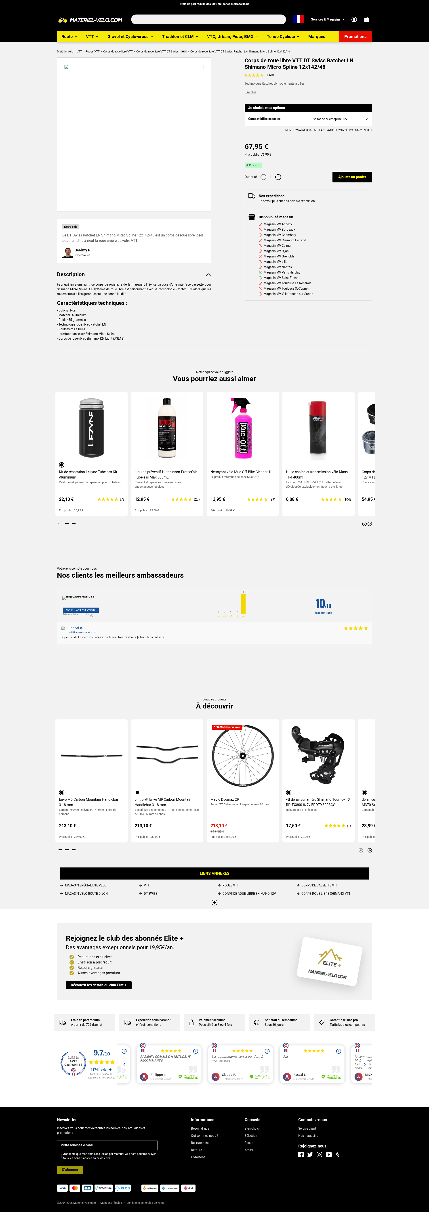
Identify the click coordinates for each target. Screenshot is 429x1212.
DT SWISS (150, 893)
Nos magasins (308, 1135)
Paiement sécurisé (212, 1020)
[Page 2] (67, 523)
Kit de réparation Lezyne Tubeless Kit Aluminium (88, 474)
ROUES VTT (231, 885)
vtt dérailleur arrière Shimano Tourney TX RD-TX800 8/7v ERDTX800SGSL (318, 802)
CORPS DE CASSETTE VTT (319, 885)
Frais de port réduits (85, 1020)
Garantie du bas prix (344, 1020)
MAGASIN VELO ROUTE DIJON (86, 893)
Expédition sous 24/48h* (153, 1020)
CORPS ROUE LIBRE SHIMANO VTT (325, 893)
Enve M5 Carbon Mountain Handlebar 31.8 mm (88, 802)
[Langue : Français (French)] (298, 19)
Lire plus (250, 92)
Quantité (251, 177)
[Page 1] (60, 523)
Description (71, 274)
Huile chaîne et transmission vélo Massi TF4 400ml (317, 474)
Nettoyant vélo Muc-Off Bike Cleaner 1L (241, 472)
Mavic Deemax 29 (224, 799)
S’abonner (70, 1170)
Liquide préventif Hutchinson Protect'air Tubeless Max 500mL (166, 474)
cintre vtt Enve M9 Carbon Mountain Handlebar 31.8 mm (163, 802)
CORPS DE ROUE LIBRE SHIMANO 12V (249, 893)
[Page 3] (74, 523)
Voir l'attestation (80, 610)
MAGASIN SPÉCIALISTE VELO (86, 885)
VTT (146, 885)
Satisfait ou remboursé (281, 1020)
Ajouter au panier (352, 177)
